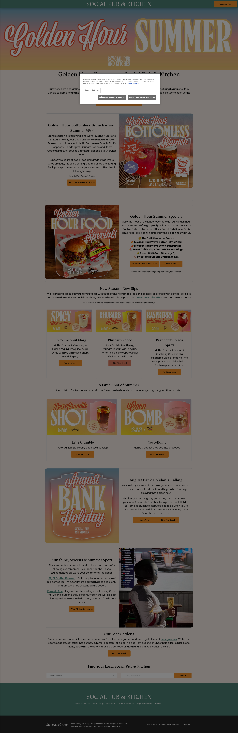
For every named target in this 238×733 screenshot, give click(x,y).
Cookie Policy (133, 83)
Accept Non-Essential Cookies (142, 97)
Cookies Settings (92, 90)
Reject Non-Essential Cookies (112, 97)
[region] (120, 88)
